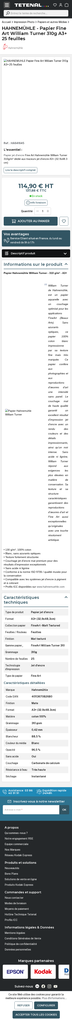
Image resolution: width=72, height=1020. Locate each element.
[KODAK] (43, 972)
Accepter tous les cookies (36, 1014)
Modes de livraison (15, 903)
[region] (36, 99)
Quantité (26, 211)
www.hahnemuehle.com (51, 586)
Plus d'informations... (54, 998)
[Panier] (66, 5)
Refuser (23, 1005)
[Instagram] (49, 986)
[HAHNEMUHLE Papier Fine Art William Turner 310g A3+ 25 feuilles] (36, 62)
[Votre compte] (60, 5)
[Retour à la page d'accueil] (32, 5)
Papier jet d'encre (14, 155)
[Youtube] (55, 986)
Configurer (46, 1005)
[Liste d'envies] (55, 5)
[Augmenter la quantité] (48, 211)
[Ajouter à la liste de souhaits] (63, 221)
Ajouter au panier (33, 221)
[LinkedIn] (37, 986)
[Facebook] (43, 986)
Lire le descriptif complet (20, 170)
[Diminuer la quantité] (37, 211)
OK (64, 809)
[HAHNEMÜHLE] (13, 46)
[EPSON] (15, 972)
